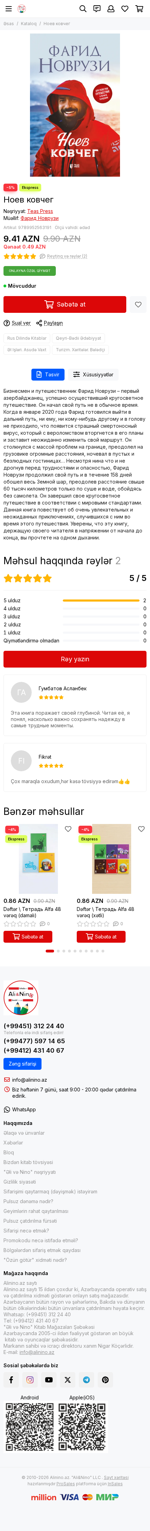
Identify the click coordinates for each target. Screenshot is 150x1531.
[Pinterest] (105, 1380)
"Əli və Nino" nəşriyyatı (29, 1172)
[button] (50, 951)
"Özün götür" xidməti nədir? (35, 1260)
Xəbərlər (13, 1143)
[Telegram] (86, 1380)
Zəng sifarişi (22, 1064)
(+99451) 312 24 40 (33, 1026)
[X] (67, 1380)
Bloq (8, 1152)
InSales (115, 1483)
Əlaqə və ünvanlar (24, 1133)
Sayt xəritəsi (116, 1477)
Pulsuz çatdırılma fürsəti (30, 1221)
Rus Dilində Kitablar (26, 338)
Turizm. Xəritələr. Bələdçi (80, 349)
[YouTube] (49, 1380)
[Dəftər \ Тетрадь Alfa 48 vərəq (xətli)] (112, 859)
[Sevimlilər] (138, 304)
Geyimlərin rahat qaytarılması (35, 1211)
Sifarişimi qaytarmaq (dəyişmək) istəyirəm (50, 1191)
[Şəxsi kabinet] (111, 8)
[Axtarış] (83, 8)
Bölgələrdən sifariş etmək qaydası (42, 1250)
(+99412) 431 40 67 (33, 1050)
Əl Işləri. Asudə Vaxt (26, 349)
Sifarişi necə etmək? (26, 1231)
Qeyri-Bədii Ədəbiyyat (78, 338)
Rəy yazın (75, 659)
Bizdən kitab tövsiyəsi (28, 1162)
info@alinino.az (29, 1080)
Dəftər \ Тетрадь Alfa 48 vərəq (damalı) (32, 912)
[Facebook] (11, 1380)
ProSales (66, 1483)
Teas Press (40, 211)
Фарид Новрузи (40, 218)
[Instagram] (30, 1380)
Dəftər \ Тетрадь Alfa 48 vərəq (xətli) (105, 912)
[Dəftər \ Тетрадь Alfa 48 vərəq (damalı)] (38, 859)
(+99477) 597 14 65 (34, 1041)
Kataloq (29, 23)
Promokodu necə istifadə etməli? (40, 1240)
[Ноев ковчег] (75, 105)
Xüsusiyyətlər (98, 374)
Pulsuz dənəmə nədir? (28, 1201)
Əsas (8, 23)
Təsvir (52, 374)
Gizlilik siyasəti (19, 1182)
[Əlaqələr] (97, 8)
